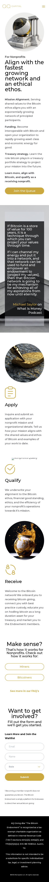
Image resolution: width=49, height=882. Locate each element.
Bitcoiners (24, 677)
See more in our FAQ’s (24, 691)
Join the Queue (24, 190)
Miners (24, 666)
